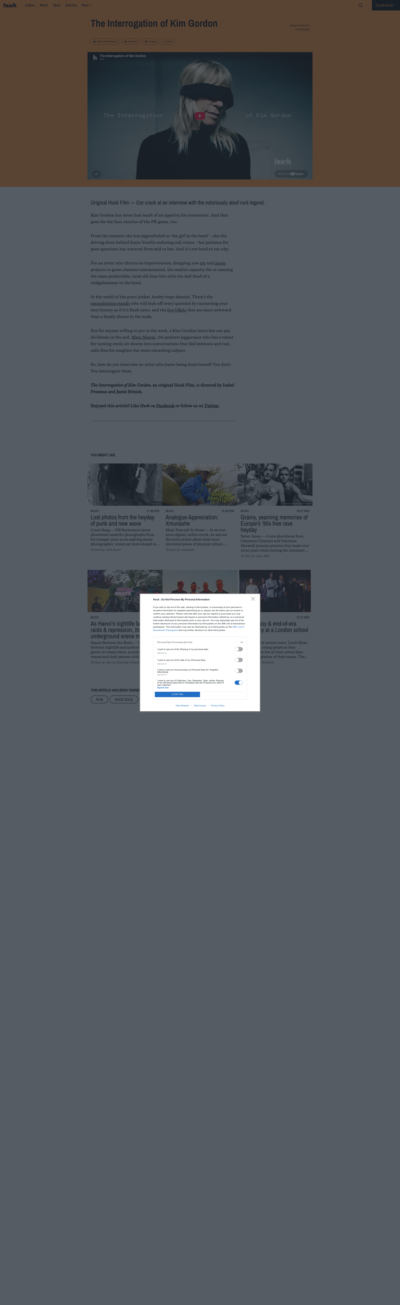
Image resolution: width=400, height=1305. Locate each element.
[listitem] (200, 642)
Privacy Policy (218, 705)
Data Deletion (182, 705)
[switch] (239, 649)
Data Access (200, 705)
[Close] (254, 600)
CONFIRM (177, 694)
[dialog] (200, 652)
